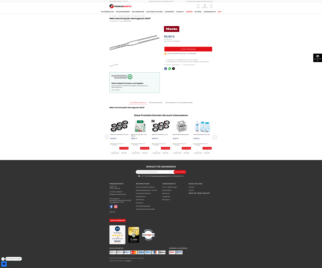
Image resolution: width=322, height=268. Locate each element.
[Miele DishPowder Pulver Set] (203, 126)
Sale (219, 12)
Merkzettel (124, 153)
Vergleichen (166, 197)
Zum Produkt (124, 148)
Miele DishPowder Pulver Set (202, 134)
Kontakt (191, 187)
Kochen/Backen (107, 12)
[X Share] (173, 68)
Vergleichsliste (115, 153)
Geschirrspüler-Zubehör (125, 16)
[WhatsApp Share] (169, 68)
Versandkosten (175, 41)
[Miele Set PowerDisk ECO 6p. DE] (119, 126)
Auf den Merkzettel (189, 65)
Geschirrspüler (138, 12)
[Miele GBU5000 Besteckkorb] (182, 126)
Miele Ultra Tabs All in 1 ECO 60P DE (139, 135)
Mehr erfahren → (117, 90)
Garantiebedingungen (143, 206)
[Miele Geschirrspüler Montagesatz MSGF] (134, 43)
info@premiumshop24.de (117, 194)
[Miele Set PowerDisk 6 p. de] (161, 126)
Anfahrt (191, 190)
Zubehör (189, 12)
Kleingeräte (169, 12)
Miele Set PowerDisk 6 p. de (160, 134)
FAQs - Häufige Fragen (169, 187)
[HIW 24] (128, 261)
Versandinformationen (143, 193)
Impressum (139, 203)
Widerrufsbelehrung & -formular (146, 190)
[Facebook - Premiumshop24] (111, 206)
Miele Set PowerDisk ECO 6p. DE (119, 134)
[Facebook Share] (165, 69)
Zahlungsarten (140, 197)
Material (198, 12)
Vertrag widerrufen (117, 220)
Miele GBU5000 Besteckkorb (181, 134)
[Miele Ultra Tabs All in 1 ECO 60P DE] (140, 126)
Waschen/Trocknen (154, 12)
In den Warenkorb (188, 49)
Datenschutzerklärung (158, 176)
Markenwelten (210, 12)
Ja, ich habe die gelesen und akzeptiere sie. (162, 176)
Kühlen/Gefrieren (123, 12)
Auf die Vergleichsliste (173, 65)
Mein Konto (166, 193)
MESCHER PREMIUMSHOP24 (121, 258)
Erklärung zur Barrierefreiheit (145, 209)
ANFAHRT (112, 212)
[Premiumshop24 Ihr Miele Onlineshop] (120, 6)
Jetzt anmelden (180, 172)
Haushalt (180, 12)
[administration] (131, 260)
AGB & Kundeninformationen (145, 187)
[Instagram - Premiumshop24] (115, 206)
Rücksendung (166, 190)
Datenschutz (140, 200)
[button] (107, 137)
